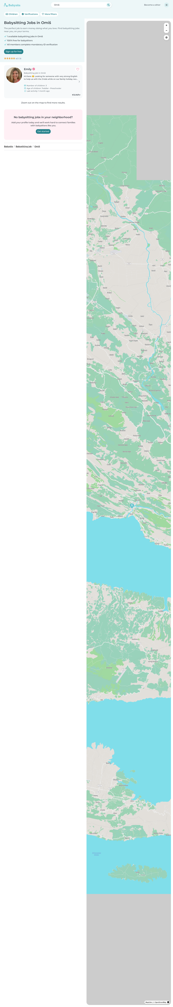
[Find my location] (166, 37)
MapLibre (149, 1002)
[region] (128, 513)
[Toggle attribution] (168, 1002)
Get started (43, 131)
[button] (131, 505)
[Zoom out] (166, 30)
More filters (50, 14)
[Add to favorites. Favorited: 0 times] (77, 69)
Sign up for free (14, 51)
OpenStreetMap (160, 1002)
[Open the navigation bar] (166, 5)
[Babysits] (12, 5)
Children (13, 14)
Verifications (31, 14)
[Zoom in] (166, 25)
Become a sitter (152, 5)
